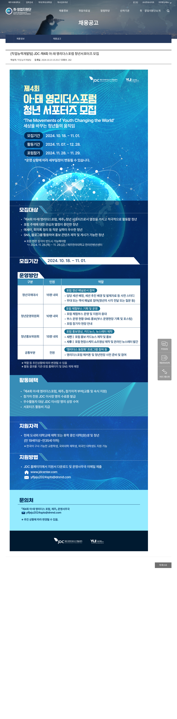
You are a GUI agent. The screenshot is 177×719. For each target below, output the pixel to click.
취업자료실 (84, 11)
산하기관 (124, 11)
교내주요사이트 (148, 2)
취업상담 (164, 349)
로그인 (135, 2)
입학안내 (29, 2)
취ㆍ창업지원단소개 (150, 11)
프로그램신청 (164, 377)
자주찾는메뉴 (163, 2)
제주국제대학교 (14, 2)
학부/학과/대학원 (45, 2)
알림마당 (105, 11)
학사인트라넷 (62, 2)
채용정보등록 (164, 363)
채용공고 (57, 39)
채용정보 (63, 11)
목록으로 (163, 565)
